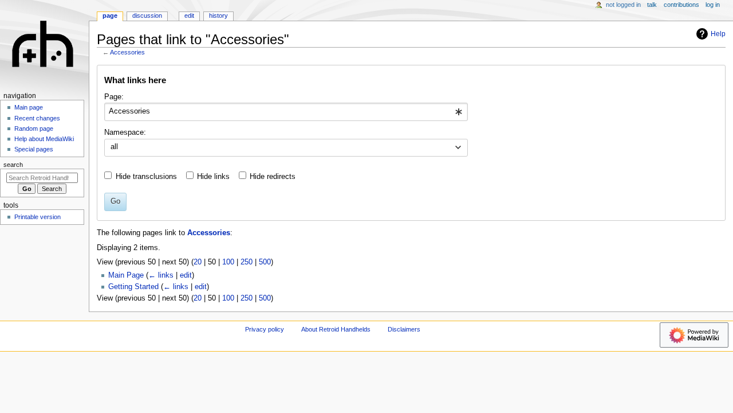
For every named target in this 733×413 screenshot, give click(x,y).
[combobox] (286, 112)
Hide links (213, 177)
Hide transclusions (146, 177)
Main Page (126, 275)
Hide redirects (272, 177)
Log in (713, 4)
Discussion (147, 15)
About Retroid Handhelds (336, 329)
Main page (28, 107)
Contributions (681, 4)
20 (198, 262)
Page (110, 15)
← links (161, 275)
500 (265, 262)
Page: (114, 97)
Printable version (37, 216)
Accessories (127, 52)
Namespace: (125, 132)
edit (186, 275)
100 (228, 262)
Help (718, 34)
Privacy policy (264, 329)
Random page (33, 128)
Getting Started (133, 287)
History (218, 15)
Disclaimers (404, 329)
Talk (652, 4)
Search (13, 164)
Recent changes (37, 118)
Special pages (33, 149)
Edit (189, 15)
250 (247, 262)
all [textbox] (114, 147)
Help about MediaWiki (44, 138)
